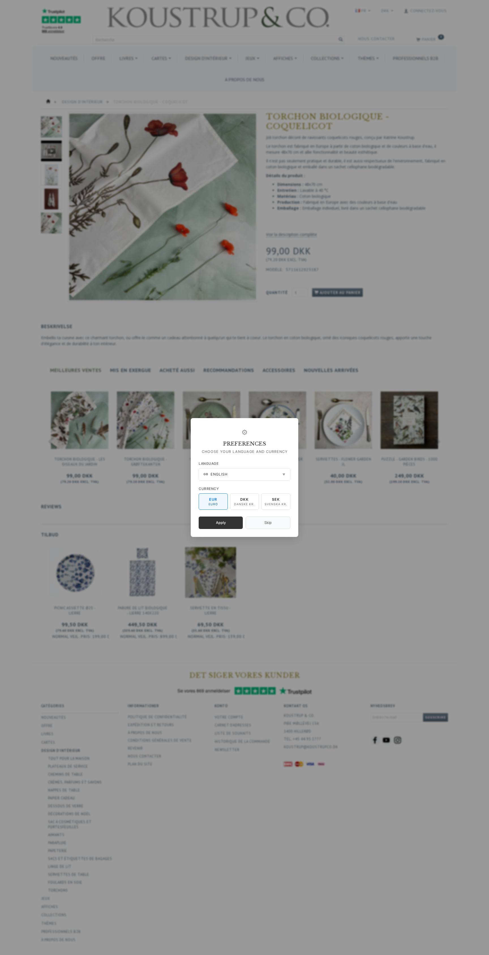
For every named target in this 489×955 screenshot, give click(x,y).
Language (208, 463)
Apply (221, 522)
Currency (209, 489)
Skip (268, 522)
